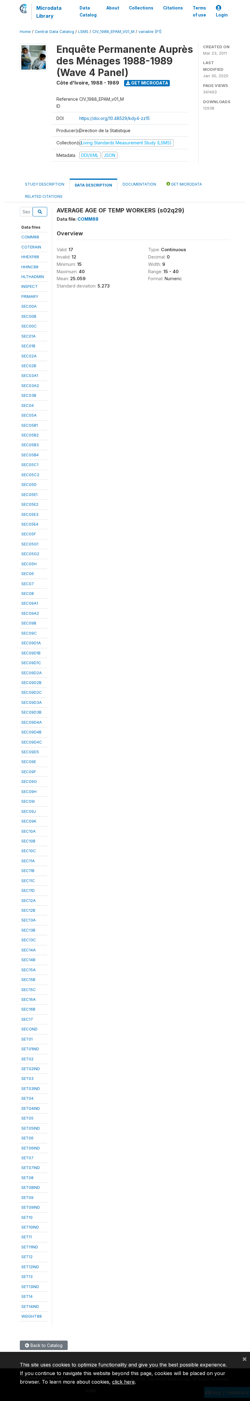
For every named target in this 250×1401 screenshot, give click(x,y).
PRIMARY (29, 296)
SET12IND (30, 1266)
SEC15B (28, 979)
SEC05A (29, 415)
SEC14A (28, 949)
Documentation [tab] (139, 184)
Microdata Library (49, 12)
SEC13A (28, 920)
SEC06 (27, 573)
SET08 (27, 1177)
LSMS (83, 31)
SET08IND (30, 1187)
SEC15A (28, 969)
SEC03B (28, 395)
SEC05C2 (30, 474)
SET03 (27, 1078)
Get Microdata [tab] (186, 184)
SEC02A (29, 355)
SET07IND (30, 1167)
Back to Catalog (45, 1345)
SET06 (27, 1137)
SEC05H (29, 563)
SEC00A (29, 306)
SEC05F (28, 533)
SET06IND (30, 1148)
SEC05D (29, 484)
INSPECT (29, 286)
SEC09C (29, 633)
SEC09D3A (31, 702)
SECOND (29, 1028)
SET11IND (29, 1246)
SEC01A (28, 336)
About (112, 7)
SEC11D (28, 890)
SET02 (27, 1058)
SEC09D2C (31, 692)
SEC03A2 (30, 385)
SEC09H (29, 791)
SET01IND (30, 1048)
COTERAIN (31, 246)
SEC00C (29, 326)
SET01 (27, 1039)
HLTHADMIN (32, 276)
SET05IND (30, 1128)
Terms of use (199, 11)
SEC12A (28, 900)
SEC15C (28, 989)
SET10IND (30, 1227)
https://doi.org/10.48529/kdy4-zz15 (114, 118)
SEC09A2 (30, 613)
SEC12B (28, 910)
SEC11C (28, 880)
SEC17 (27, 1019)
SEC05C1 (29, 464)
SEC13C (28, 939)
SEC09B (28, 623)
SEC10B (28, 840)
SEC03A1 (29, 375)
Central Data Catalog (54, 31)
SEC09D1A (31, 642)
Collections (141, 7)
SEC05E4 (29, 524)
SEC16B (28, 1009)
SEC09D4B (31, 731)
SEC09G (29, 781)
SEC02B (28, 365)
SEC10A (28, 831)
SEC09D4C (31, 742)
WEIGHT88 (31, 1316)
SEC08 (27, 593)
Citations (173, 7)
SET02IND (30, 1068)
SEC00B (28, 316)
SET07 (27, 1157)
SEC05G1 (29, 543)
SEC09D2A (31, 672)
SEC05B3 (30, 444)
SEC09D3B (31, 712)
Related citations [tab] (43, 196)
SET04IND (30, 1108)
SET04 (27, 1098)
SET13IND (30, 1286)
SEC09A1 (29, 603)
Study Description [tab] (44, 184)
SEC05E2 (29, 504)
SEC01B (28, 345)
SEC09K (28, 821)
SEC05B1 (29, 425)
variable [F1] (149, 31)
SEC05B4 (30, 454)
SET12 (27, 1256)
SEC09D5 (30, 751)
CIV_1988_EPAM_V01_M (113, 31)
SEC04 (27, 405)
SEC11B (27, 870)
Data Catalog (88, 11)
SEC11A (28, 860)
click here (123, 1382)
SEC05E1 (29, 494)
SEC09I (28, 801)
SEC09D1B (31, 652)
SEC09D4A (31, 722)
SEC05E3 (29, 514)
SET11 (26, 1236)
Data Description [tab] (93, 185)
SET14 (27, 1296)
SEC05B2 (30, 435)
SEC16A (28, 999)
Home (25, 31)
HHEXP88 (30, 256)
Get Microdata (149, 82)
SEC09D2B (31, 682)
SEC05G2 (30, 553)
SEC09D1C (31, 662)
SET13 (27, 1276)
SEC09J (28, 811)
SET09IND (30, 1207)
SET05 (27, 1118)
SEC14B (28, 959)
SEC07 (27, 583)
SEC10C (28, 850)
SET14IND (30, 1306)
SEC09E (28, 761)
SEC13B (28, 930)
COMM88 (30, 236)
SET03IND (30, 1088)
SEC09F (28, 771)
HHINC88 (29, 266)
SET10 (27, 1217)
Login (222, 15)
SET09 (27, 1197)
